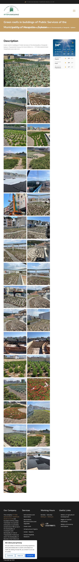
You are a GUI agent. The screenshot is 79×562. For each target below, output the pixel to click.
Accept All (30, 555)
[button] (57, 52)
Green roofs (27, 526)
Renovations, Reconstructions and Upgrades (30, 521)
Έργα (19, 27)
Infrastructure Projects (31, 529)
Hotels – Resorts (29, 532)
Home (13, 27)
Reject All (20, 555)
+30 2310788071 (50, 525)
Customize (10, 555)
